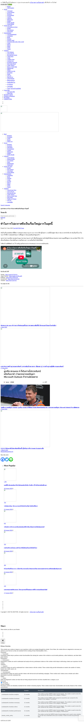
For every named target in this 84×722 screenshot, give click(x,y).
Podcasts (3, 217)
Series (8, 47)
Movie (9, 44)
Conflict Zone (10, 59)
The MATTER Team (18, 228)
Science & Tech (8, 25)
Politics (9, 21)
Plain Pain (9, 93)
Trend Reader (10, 78)
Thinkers (6, 50)
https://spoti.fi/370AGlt (11, 274)
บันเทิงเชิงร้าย (11, 82)
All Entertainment (11, 34)
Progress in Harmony (9, 96)
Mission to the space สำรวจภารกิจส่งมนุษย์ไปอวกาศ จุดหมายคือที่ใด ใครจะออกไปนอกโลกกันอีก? (28, 325)
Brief (5, 134)
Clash (8, 58)
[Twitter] (7, 459)
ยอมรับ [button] (10, 4)
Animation (10, 36)
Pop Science (10, 30)
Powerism (9, 72)
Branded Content (8, 94)
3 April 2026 (4, 409)
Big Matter (7, 97)
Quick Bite (7, 90)
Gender (9, 16)
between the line (11, 193)
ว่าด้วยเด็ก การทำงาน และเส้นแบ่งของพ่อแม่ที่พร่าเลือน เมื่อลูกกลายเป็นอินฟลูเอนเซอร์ (24, 526)
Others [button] (2, 676)
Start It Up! (10, 77)
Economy (9, 146)
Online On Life (11, 71)
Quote (8, 138)
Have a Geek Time (12, 66)
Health (9, 28)
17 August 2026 (8, 593)
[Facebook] (3, 459)
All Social (9, 11)
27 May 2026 (4, 368)
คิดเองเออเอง (11, 80)
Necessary (5, 682)
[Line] (11, 459)
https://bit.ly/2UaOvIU (14, 279)
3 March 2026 (4, 450)
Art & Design (10, 12)
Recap (8, 6)
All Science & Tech (12, 27)
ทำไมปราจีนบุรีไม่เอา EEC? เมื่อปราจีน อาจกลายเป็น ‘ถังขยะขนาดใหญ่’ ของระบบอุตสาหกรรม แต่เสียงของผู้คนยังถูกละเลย (33, 568)
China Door (10, 56)
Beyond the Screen (12, 55)
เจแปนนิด (10, 86)
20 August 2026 (8, 551)
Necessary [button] (3, 681)
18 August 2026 (8, 488)
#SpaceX (10, 451)
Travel (8, 49)
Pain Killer (10, 197)
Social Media (10, 24)
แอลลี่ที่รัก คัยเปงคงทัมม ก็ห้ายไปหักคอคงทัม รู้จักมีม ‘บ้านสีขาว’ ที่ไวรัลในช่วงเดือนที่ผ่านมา (25, 485)
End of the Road (11, 64)
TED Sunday (10, 8)
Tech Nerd (10, 31)
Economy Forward (12, 62)
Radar (8, 74)
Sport (8, 162)
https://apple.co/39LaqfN (15, 276)
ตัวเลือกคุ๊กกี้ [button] (4, 4)
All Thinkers (10, 52)
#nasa (6, 451)
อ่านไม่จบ (10, 84)
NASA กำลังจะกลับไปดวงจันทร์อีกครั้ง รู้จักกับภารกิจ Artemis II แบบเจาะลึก (22, 448)
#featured (3, 451)
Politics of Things (11, 199)
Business (9, 13)
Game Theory (10, 65)
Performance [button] (4, 658)
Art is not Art (10, 53)
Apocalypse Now (11, 190)
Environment (10, 15)
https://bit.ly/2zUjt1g (11, 280)
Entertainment (7, 33)
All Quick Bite (11, 91)
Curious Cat (10, 61)
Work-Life (10, 165)
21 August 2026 (8, 509)
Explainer (9, 137)
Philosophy (10, 19)
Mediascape (10, 68)
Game (8, 43)
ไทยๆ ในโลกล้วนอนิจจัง (14, 88)
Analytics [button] (3, 664)
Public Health (10, 22)
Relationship (10, 163)
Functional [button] (3, 652)
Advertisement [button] (4, 670)
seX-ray (9, 75)
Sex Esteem (10, 160)
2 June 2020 (4, 327)
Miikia (9, 69)
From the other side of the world (15, 41)
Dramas (9, 39)
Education (9, 147)
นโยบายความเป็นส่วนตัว (37, 612)
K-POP (9, 181)
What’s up (9, 141)
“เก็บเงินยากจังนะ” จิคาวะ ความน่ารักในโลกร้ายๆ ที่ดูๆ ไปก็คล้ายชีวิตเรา (21, 506)
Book (8, 37)
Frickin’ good (10, 40)
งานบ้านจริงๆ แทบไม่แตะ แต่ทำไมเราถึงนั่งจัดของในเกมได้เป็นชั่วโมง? (20, 547)
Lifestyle (9, 18)
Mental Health (11, 159)
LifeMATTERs (8, 99)
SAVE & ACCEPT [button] (6, 720)
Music (8, 46)
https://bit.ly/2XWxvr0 (12, 277)
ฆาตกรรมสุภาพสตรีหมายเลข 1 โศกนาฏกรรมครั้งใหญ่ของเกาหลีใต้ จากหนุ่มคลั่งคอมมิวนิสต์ (25, 589)
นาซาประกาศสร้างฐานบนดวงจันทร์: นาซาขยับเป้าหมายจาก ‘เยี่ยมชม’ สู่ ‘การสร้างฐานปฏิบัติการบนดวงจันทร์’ (32, 366)
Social (5, 9)
